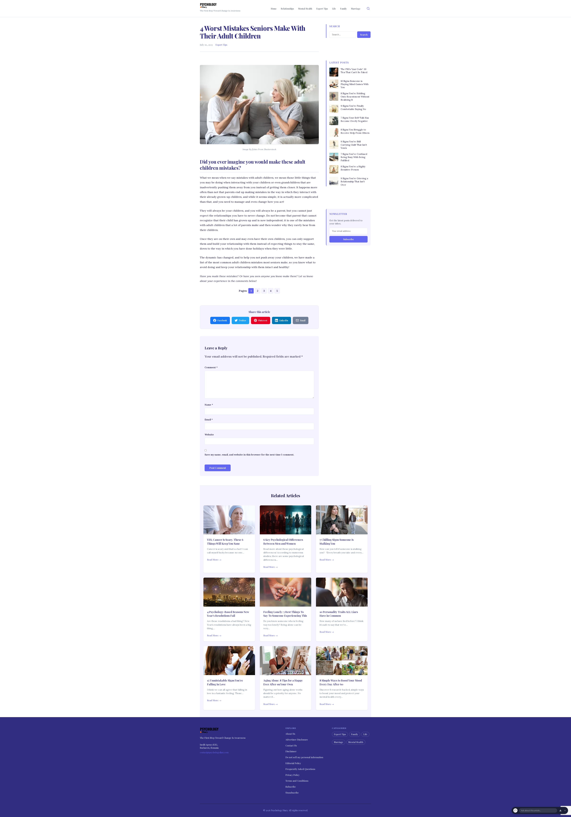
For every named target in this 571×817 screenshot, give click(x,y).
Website (209, 434)
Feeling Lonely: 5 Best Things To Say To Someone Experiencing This (285, 613)
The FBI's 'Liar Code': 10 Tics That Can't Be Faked (354, 71)
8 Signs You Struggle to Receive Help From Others (355, 131)
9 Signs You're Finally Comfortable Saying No (353, 107)
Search (364, 34)
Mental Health (305, 8)
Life (334, 8)
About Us (290, 733)
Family (343, 8)
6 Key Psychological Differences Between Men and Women (283, 541)
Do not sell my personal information (304, 757)
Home (274, 8)
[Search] (368, 8)
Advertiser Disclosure (297, 739)
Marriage (355, 8)
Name (209, 404)
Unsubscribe (292, 792)
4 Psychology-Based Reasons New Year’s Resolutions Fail (228, 613)
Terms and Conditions (297, 780)
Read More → (214, 559)
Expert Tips (322, 8)
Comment (211, 367)
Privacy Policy (292, 774)
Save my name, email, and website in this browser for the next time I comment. (249, 454)
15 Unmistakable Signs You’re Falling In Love (225, 682)
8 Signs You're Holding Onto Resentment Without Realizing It (355, 96)
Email (209, 419)
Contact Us (291, 745)
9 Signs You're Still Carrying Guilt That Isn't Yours (354, 144)
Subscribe (348, 239)
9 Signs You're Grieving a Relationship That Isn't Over (354, 181)
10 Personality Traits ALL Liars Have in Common (339, 613)
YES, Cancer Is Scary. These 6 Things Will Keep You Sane (225, 541)
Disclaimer (291, 751)
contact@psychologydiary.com (214, 752)
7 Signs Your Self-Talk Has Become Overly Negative (355, 119)
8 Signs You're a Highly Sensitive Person (353, 168)
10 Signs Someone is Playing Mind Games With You (354, 84)
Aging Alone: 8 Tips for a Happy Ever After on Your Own (283, 682)
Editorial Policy (293, 763)
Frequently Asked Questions (300, 769)
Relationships (287, 8)
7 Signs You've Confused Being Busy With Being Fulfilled (354, 157)
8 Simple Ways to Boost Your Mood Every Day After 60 (341, 682)
